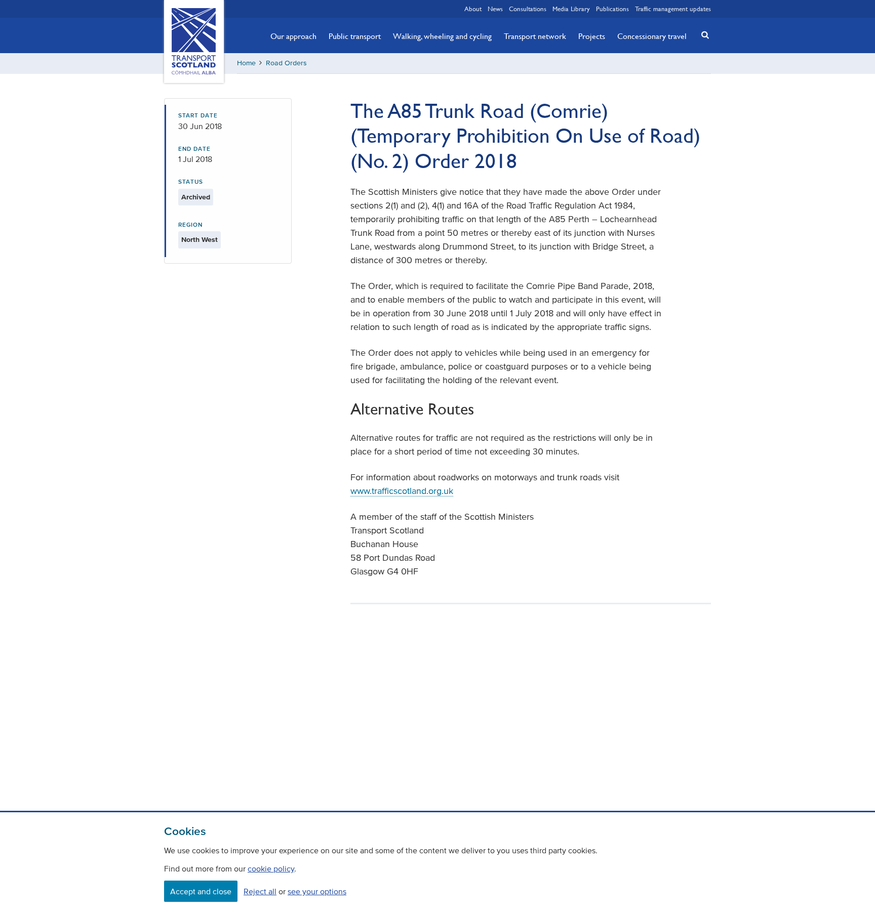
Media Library (571, 9)
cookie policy (271, 868)
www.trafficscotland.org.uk (401, 491)
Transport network (535, 36)
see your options (317, 891)
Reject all (260, 891)
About (473, 9)
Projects (591, 36)
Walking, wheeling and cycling (442, 36)
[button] (702, 35)
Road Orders (286, 63)
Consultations (527, 9)
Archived (195, 197)
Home (246, 63)
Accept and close (200, 891)
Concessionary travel (652, 36)
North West (199, 239)
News (495, 9)
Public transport (355, 36)
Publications (612, 9)
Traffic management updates (673, 9)
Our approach (293, 36)
